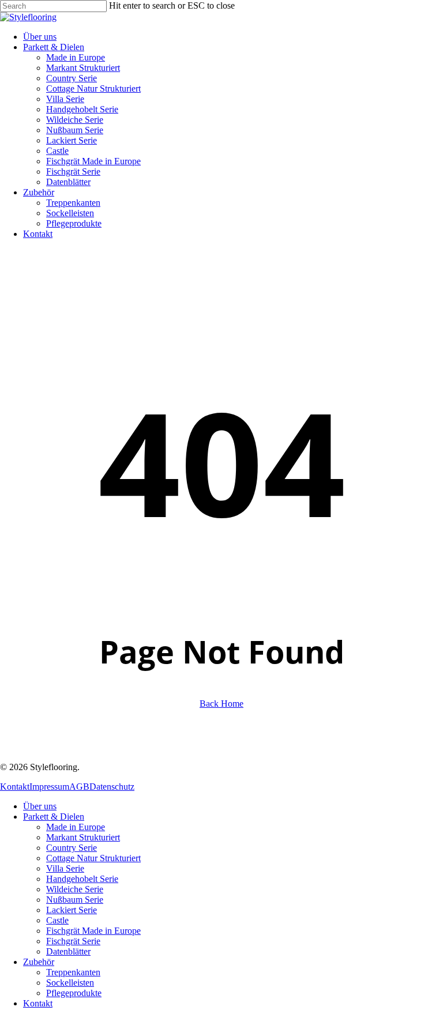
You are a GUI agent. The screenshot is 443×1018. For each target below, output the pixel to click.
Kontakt (14, 786)
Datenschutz (111, 786)
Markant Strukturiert (83, 837)
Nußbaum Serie (74, 899)
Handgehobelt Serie (82, 879)
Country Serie (71, 848)
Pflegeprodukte (74, 993)
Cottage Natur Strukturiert (93, 858)
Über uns (40, 806)
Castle (57, 920)
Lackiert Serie (71, 910)
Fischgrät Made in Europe (93, 931)
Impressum (49, 786)
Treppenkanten (73, 972)
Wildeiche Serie (74, 889)
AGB (79, 786)
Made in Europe (75, 827)
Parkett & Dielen (53, 816)
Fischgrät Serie (73, 941)
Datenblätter (68, 951)
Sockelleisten (70, 982)
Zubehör (38, 962)
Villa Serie (65, 868)
